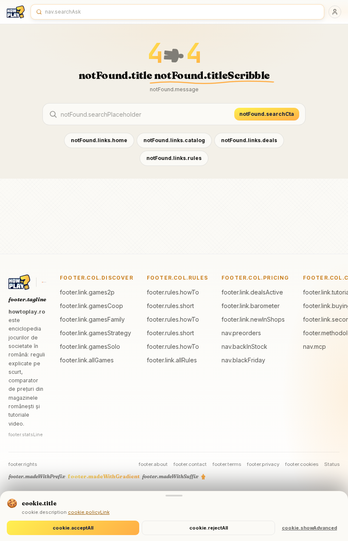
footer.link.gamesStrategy (95, 332)
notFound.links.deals (249, 140)
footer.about (153, 464)
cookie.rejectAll (208, 528)
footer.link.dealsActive (252, 292)
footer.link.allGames (87, 360)
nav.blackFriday (243, 360)
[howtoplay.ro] (16, 12)
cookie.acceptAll (73, 528)
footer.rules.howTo (173, 292)
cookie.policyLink (88, 512)
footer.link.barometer (251, 305)
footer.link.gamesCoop (91, 305)
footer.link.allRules (172, 360)
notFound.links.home (99, 140)
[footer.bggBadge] (44, 282)
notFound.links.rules (174, 158)
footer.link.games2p (87, 292)
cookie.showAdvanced (309, 528)
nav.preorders (241, 332)
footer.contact (190, 464)
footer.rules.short (170, 305)
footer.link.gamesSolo (90, 346)
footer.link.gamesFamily (92, 319)
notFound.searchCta (266, 114)
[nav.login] (334, 12)
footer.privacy (263, 464)
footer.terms (227, 464)
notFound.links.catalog (174, 140)
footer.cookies (301, 464)
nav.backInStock (244, 346)
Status (332, 464)
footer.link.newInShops (253, 319)
